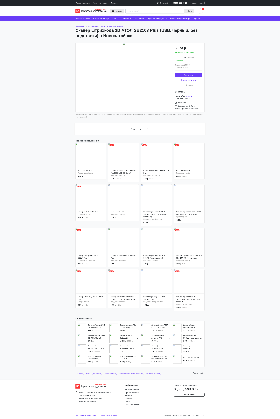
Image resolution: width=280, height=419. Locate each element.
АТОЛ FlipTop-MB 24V (191, 358)
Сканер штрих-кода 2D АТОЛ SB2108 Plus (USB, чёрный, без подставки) (155, 214)
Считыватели (139, 19)
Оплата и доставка (82, 3)
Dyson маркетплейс (132, 405)
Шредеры (197, 19)
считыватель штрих (110, 373)
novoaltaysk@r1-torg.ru (87, 401)
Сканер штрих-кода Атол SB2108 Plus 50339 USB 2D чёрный (123, 172)
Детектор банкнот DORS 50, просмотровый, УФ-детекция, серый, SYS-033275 (190, 347)
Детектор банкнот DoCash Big (126, 336)
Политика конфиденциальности (87, 415)
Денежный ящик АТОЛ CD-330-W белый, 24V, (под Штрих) (96, 326)
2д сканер (80, 373)
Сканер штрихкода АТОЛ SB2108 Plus (123, 257)
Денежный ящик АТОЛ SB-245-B (128, 357)
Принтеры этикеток (82, 19)
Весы (114, 19)
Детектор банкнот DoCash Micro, (94, 357)
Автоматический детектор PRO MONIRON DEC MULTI (157, 336)
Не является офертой (109, 415)
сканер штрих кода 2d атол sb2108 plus (131, 373)
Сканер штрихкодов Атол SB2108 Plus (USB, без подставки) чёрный (123, 298)
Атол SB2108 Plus (117, 212)
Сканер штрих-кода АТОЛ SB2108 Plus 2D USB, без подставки (189, 257)
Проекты (128, 402)
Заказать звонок (197, 3)
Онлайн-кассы (125, 19)
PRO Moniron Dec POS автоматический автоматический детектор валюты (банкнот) (191, 336)
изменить (188, 96)
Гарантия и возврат (100, 3)
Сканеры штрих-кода (101, 19)
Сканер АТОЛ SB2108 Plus (88, 212)
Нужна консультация (188, 80)
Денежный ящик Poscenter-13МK (189, 326)
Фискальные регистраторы (180, 19)
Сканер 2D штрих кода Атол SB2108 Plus (88, 257)
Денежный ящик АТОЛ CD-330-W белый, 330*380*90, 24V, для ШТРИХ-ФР (159, 326)
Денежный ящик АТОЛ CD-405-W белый (96, 336)
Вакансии (128, 396)
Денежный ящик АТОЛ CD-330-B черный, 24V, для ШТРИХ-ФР (128, 326)
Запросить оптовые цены (184, 52)
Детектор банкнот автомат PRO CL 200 (96, 347)
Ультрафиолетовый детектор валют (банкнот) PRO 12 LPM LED (158, 347)
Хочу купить (188, 75)
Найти (189, 11)
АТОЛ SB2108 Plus (85, 170)
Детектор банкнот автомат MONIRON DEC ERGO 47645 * (127, 347)
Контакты (114, 3)
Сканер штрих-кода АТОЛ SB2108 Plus (156, 172)
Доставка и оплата (132, 390)
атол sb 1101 (97, 373)
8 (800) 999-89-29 (180, 3)
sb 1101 (88, 373)
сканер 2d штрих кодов (153, 373)
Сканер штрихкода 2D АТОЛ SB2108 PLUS (154, 298)
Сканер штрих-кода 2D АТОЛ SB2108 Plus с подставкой (154, 257)
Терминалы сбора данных (157, 19)
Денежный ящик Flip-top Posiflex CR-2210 (159, 357)
